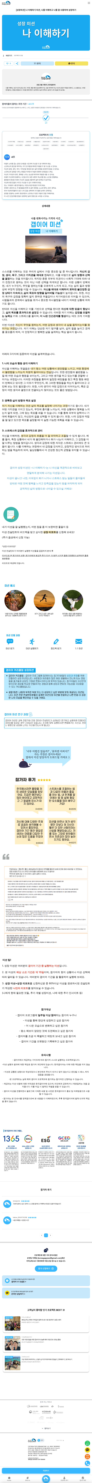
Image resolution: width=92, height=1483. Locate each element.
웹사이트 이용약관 (32, 1455)
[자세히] (50, 1453)
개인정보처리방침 (43, 1455)
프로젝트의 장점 (18, 55)
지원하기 (46, 1471)
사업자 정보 (59, 1440)
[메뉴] (89, 3)
